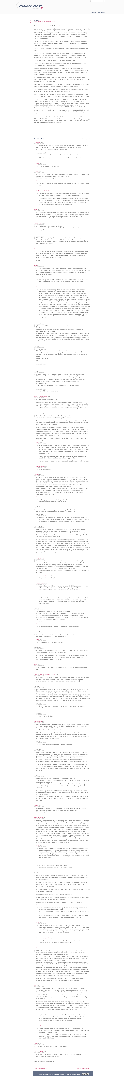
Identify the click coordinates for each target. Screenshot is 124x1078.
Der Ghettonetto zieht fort (40, 1068)
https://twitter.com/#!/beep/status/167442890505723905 (55, 867)
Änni (35, 985)
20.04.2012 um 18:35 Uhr (41, 364)
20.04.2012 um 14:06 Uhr (39, 806)
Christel (36, 248)
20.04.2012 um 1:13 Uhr (39, 210)
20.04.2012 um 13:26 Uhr (41, 742)
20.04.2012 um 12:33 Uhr (41, 704)
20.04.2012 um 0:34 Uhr (41, 191)
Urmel (35, 235)
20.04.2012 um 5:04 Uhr (39, 224)
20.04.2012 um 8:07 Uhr (39, 527)
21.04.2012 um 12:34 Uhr (41, 287)
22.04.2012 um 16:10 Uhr (39, 986)
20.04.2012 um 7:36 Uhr (39, 475)
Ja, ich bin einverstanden (85, 1074)
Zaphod (36, 209)
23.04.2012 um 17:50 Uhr (39, 1052)
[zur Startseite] (29, 5)
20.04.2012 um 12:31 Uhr (39, 687)
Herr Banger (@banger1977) (40, 558)
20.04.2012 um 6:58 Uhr (39, 372)
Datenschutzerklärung (76, 1074)
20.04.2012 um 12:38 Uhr (41, 467)
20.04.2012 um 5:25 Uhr (39, 249)
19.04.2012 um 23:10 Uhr (39, 172)
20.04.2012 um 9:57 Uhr (39, 665)
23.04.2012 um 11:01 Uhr (39, 1044)
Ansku (35, 664)
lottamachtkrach (38, 223)
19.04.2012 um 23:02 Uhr (39, 143)
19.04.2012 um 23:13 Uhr (41, 153)
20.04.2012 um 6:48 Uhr (39, 347)
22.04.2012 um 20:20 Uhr (41, 1013)
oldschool (36, 171)
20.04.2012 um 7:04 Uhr (39, 397)
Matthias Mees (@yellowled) (43, 190)
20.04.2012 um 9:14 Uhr (39, 609)
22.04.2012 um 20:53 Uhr (41, 1026)
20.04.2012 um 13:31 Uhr (41, 277)
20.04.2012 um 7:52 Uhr (39, 508)
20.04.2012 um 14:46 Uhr (39, 818)
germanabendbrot (38, 817)
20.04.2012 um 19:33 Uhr (39, 873)
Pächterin (93, 12)
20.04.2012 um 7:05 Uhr (39, 414)
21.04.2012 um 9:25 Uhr (41, 906)
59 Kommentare (37, 21)
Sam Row (36, 323)
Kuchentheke (101, 12)
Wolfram (36, 948)
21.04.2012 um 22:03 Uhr (39, 949)
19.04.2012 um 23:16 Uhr (41, 181)
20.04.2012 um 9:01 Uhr (39, 559)
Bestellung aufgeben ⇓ (85, 139)
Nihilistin (36, 474)
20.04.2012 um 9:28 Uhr (39, 648)
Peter (35, 265)
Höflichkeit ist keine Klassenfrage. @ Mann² (44, 674)
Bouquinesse (37, 142)
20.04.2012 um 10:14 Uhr (41, 584)
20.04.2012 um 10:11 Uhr (39, 675)
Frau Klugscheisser (38, 1051)
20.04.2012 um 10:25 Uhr (41, 624)
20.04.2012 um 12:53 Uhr (41, 714)
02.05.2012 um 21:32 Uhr (41, 939)
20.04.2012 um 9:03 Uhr (41, 576)
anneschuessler (38, 413)
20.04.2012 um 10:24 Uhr (41, 596)
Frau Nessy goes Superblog (83, 1068)
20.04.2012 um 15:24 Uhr (41, 846)
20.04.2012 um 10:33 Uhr (41, 443)
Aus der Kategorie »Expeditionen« (48, 21)
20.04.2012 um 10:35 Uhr (41, 498)
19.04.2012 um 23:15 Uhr (41, 164)
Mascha (36, 1043)
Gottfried (36, 805)
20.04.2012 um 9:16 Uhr (39, 633)
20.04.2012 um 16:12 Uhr (41, 863)
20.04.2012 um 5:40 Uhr (39, 266)
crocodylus (39, 1025)
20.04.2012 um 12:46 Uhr (39, 722)
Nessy (37, 163)
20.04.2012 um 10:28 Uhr (41, 640)
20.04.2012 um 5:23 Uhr (39, 236)
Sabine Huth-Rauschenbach (40, 396)
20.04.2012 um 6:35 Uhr (39, 324)
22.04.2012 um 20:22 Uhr (41, 923)
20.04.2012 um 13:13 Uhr (39, 750)
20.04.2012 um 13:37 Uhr (41, 515)
